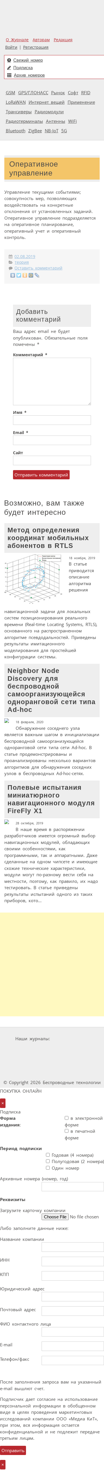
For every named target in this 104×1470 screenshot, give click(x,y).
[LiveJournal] (37, 275)
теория (22, 262)
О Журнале (17, 39)
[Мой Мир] (31, 275)
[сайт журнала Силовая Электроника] (70, 1038)
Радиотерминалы (24, 121)
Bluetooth (15, 130)
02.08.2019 (24, 256)
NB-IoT (51, 130)
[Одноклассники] (25, 275)
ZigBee (35, 130)
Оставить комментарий (38, 268)
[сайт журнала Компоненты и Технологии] (69, 1049)
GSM (10, 92)
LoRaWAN (16, 102)
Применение (81, 102)
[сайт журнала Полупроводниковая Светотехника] (71, 1060)
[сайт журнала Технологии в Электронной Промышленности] (35, 1049)
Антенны (55, 121)
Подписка (23, 67)
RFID (85, 92)
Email (20, 432)
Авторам (41, 39)
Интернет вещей (47, 102)
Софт (73, 92)
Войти (11, 47)
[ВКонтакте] (13, 275)
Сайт (18, 452)
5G (64, 130)
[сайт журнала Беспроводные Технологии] (27, 1060)
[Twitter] (19, 275)
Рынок (58, 92)
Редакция (63, 39)
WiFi (72, 121)
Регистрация (36, 47)
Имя (20, 412)
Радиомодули (49, 111)
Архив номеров (29, 75)
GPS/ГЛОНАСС (33, 92)
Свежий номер (28, 60)
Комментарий (30, 354)
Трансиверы (19, 111)
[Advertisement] (52, 964)
